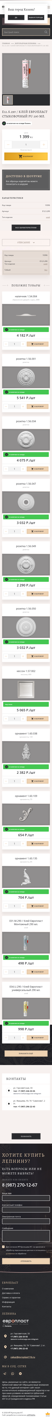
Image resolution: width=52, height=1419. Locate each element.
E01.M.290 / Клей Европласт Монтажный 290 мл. (26, 922)
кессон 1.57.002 (26, 671)
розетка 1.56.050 (26, 608)
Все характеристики (26, 227)
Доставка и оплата (11, 1293)
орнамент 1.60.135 (26, 858)
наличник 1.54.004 (26, 296)
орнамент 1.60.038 (26, 733)
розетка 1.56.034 (26, 421)
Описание (23, 242)
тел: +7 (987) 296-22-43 (24, 1106)
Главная (6, 43)
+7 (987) (19, 1336)
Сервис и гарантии (11, 1297)
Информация (8, 1302)
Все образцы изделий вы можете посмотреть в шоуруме (22, 182)
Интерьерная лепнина (25, 43)
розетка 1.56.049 (26, 546)
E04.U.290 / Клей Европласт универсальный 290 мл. (26, 988)
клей (48, 217)
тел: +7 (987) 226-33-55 (24, 1091)
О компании (8, 1288)
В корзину (28, 156)
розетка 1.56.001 (26, 358)
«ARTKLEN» (31, 1415)
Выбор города (36, 17)
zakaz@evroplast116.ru (23, 1357)
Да (16, 17)
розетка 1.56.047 (26, 483)
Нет (45, 270)
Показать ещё (26, 1053)
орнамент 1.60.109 (26, 796)
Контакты (6, 1306)
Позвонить (26, 1136)
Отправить (26, 1261)
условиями (10, 1253)
